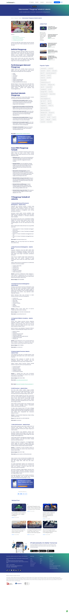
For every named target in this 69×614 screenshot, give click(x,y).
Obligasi (31, 560)
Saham (31, 558)
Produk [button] (36, 2)
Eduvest (16, 18)
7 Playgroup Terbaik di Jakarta (18, 39)
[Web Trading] (62, 2)
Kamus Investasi (32, 564)
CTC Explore (31, 2)
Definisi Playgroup (16, 36)
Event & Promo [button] (49, 2)
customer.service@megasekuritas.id (15, 565)
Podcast (41, 560)
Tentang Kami (51, 560)
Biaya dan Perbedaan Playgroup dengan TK (24, 384)
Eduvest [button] (42, 2)
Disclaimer (51, 561)
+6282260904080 (14, 566)
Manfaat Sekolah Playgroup (18, 38)
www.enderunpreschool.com (22, 380)
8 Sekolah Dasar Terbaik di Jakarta (23, 133)
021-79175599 (12, 564)
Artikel (20, 18)
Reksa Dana (31, 561)
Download (57, 2)
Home (12, 18)
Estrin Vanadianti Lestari (25, 12)
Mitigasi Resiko (51, 564)
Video (40, 561)
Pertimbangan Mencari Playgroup (19, 37)
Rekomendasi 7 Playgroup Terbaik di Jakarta (32, 18)
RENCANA (34, 6)
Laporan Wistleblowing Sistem (54, 568)
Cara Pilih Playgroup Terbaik (18, 40)
